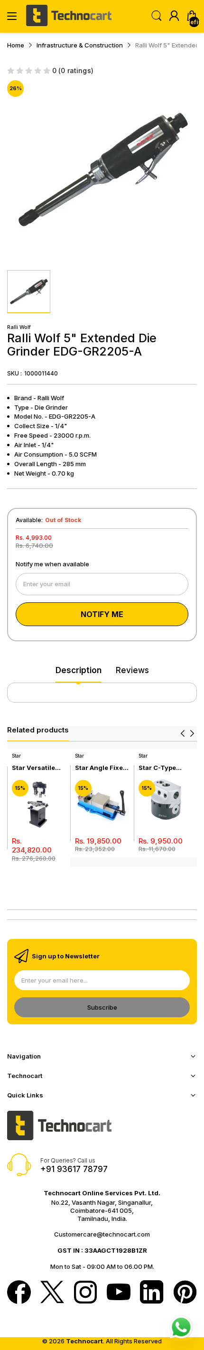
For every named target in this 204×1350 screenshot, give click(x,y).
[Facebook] (19, 1293)
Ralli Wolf (19, 327)
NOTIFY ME (102, 614)
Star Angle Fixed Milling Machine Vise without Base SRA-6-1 (101, 768)
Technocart (84, 1341)
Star (16, 756)
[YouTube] (118, 1293)
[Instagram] (85, 1293)
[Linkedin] (152, 1293)
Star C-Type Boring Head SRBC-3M (158, 768)
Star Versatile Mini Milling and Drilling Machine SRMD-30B (38, 768)
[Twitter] (52, 1293)
